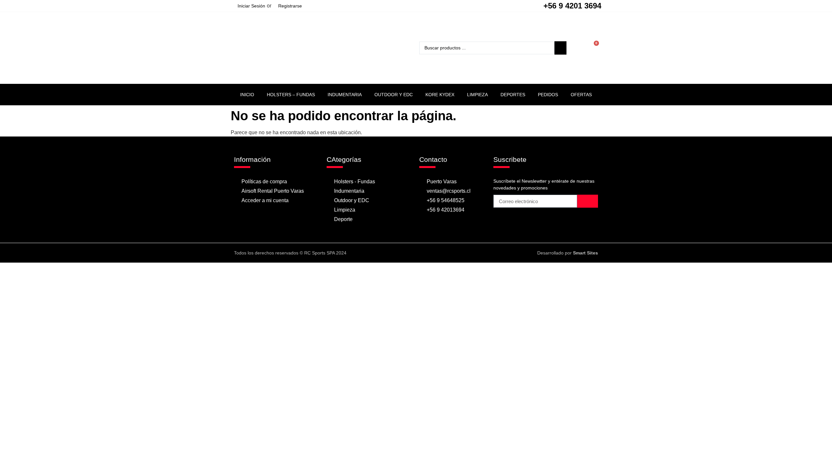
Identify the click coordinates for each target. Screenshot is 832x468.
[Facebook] (409, 253)
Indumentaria (345, 94)
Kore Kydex (439, 94)
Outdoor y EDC (393, 94)
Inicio (247, 94)
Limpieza (477, 94)
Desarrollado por (567, 252)
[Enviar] (587, 201)
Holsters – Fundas (291, 94)
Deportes (512, 94)
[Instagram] (422, 253)
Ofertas (581, 94)
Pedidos (548, 94)
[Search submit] (560, 48)
